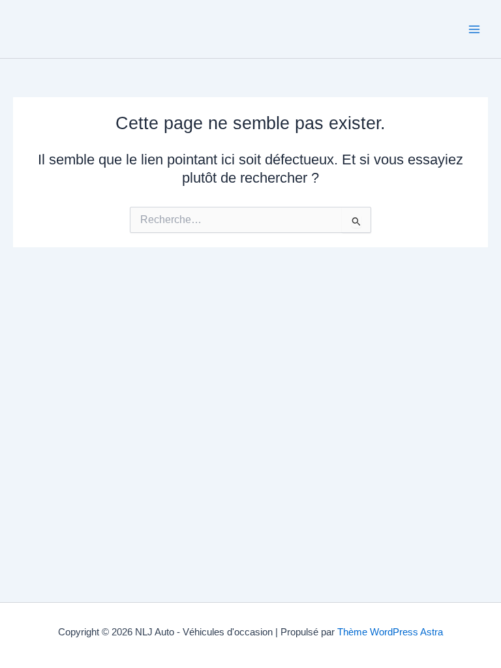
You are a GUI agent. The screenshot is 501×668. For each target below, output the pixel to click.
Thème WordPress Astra (390, 632)
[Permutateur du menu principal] (474, 29)
